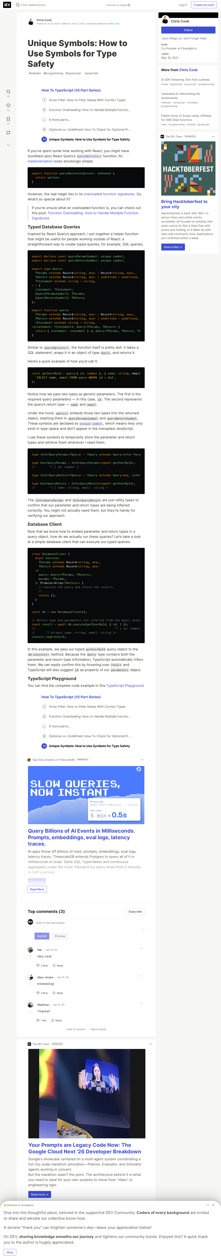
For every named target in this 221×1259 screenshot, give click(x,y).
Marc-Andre (45, 977)
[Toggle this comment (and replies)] (31, 956)
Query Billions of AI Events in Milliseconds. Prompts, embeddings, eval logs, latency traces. (81, 837)
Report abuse (98, 1029)
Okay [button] (10, 1252)
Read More (37, 889)
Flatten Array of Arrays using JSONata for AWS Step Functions (186, 120)
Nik (39, 950)
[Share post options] (8, 145)
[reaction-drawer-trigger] (8, 93)
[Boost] (8, 132)
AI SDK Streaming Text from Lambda (187, 82)
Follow (188, 30)
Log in (183, 5)
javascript (91, 73)
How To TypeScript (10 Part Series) (71, 90)
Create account (204, 5)
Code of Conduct (75, 1029)
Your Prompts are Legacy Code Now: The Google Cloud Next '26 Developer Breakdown (84, 1148)
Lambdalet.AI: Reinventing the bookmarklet (180, 100)
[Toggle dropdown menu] (142, 760)
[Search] (17, 5)
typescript (73, 73)
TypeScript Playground (124, 686)
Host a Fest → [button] (173, 247)
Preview (60, 936)
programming (53, 73)
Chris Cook (44, 20)
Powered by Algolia (117, 5)
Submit (42, 936)
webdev (35, 73)
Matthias (43, 1004)
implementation (40, 161)
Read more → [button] (39, 1194)
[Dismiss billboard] (213, 1205)
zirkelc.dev (114, 23)
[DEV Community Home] (7, 4)
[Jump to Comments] (8, 107)
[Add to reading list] (8, 120)
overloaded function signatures (109, 194)
